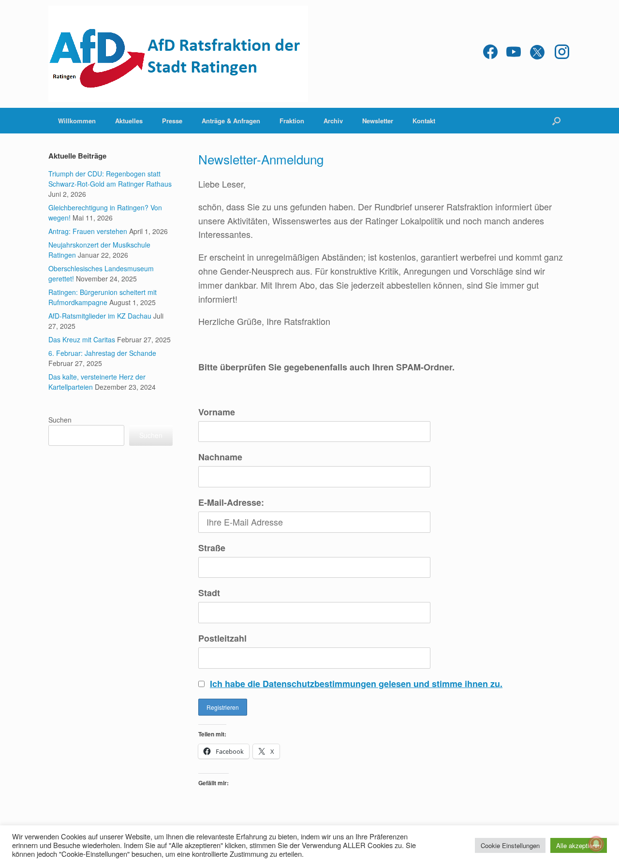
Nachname (220, 457)
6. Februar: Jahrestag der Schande (102, 353)
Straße (211, 548)
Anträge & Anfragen (231, 120)
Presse (172, 120)
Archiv (333, 120)
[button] (556, 120)
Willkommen (77, 120)
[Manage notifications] (596, 843)
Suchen (60, 420)
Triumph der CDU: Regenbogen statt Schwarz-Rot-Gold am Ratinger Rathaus (110, 179)
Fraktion (292, 120)
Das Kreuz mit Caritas (81, 339)
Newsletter (377, 120)
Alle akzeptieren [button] (578, 845)
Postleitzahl (222, 638)
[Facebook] (490, 54)
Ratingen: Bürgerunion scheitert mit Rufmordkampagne (102, 297)
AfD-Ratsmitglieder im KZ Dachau (99, 316)
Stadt (209, 592)
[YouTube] (513, 54)
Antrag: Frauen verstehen (87, 231)
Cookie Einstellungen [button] (510, 845)
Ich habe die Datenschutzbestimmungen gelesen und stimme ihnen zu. (356, 683)
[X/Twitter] (537, 54)
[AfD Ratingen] (178, 54)
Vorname (216, 412)
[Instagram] (562, 54)
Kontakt (424, 120)
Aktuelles (129, 120)
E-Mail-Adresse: (231, 502)
